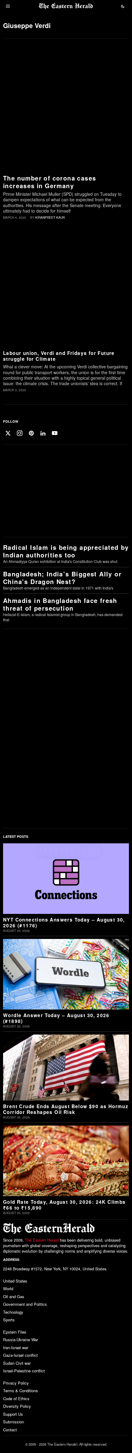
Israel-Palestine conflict (24, 1371)
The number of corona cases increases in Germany (49, 181)
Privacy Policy (16, 1383)
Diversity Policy (17, 1406)
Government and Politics (25, 1304)
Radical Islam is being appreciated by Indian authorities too (66, 551)
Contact (10, 1430)
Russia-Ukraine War (20, 1339)
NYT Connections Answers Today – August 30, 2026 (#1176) (64, 923)
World (8, 1288)
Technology (13, 1312)
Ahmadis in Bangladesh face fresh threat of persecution (60, 604)
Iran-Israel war (15, 1347)
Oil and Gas (13, 1296)
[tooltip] (8, 433)
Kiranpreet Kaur (50, 217)
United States (15, 1281)
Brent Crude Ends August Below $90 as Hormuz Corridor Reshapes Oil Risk (65, 1109)
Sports (9, 1320)
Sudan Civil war (17, 1363)
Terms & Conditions (20, 1390)
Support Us (13, 1414)
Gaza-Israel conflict (20, 1355)
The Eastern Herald (42, 1240)
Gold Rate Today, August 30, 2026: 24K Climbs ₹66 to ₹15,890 (64, 1205)
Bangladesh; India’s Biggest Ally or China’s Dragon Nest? (62, 577)
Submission (13, 1422)
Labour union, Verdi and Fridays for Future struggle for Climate (59, 356)
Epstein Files (14, 1332)
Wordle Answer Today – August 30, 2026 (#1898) (56, 1018)
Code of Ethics (16, 1398)
